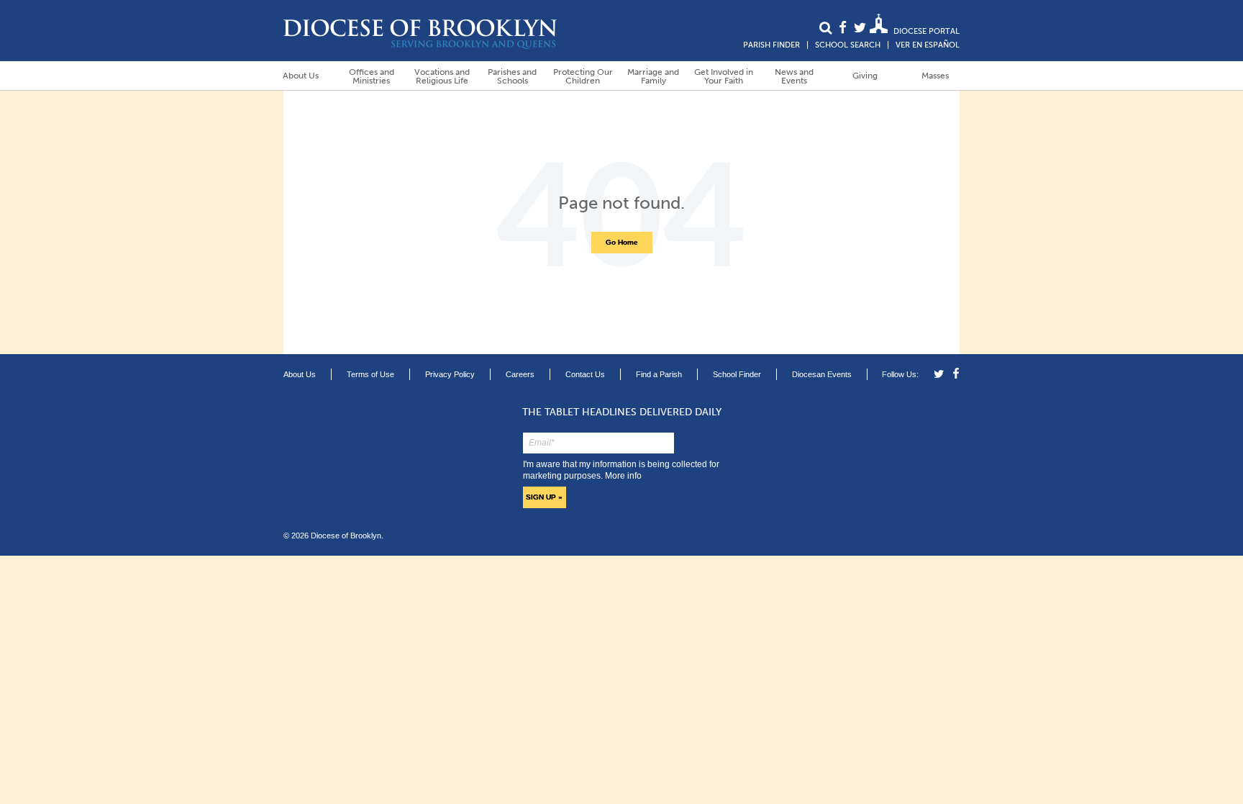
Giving (865, 76)
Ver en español (928, 45)
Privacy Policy (450, 374)
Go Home (622, 242)
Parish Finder (771, 45)
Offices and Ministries (371, 76)
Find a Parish (659, 374)
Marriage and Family (653, 76)
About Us (301, 76)
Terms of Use (370, 374)
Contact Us (585, 374)
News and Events (794, 76)
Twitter (941, 374)
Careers (520, 374)
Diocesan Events (822, 374)
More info (623, 476)
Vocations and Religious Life (442, 76)
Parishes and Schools (512, 76)
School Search (847, 45)
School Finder (737, 374)
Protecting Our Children (583, 76)
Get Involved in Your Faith (723, 76)
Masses (935, 76)
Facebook (954, 374)
